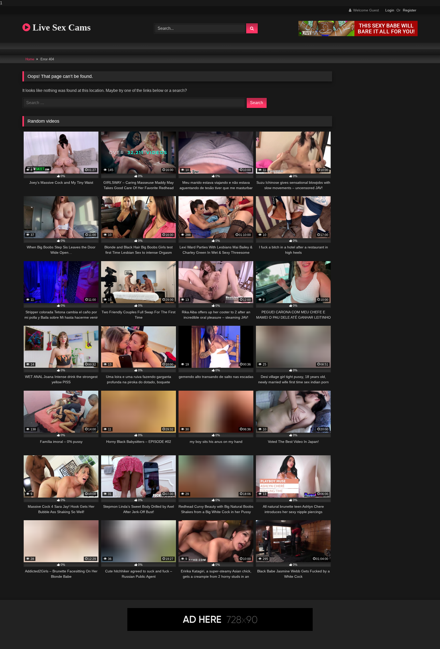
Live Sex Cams (60, 27)
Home (29, 59)
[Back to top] (424, 635)
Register (409, 10)
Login (389, 10)
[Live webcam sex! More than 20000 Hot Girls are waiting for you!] (358, 35)
